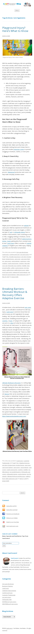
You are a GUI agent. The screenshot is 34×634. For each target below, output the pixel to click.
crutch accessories (13, 263)
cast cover (17, 259)
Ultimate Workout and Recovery (16, 476)
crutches (21, 263)
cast (11, 232)
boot (10, 321)
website (26, 225)
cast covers (8, 261)
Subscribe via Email (11, 510)
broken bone (11, 465)
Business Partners (7, 586)
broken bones (10, 259)
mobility (24, 266)
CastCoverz (10, 243)
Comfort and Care (14, 254)
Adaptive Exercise (24, 463)
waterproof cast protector (20, 272)
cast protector (16, 261)
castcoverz (23, 261)
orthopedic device (19, 232)
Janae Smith (15, 277)
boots (9, 241)
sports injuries (19, 268)
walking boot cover (19, 270)
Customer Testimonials (8, 595)
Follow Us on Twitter (12, 518)
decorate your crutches (14, 266)
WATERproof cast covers (9, 602)
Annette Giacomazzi (15, 257)
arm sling (23, 257)
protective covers (19, 149)
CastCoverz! (9, 628)
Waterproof (11, 172)
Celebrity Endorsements (9, 590)
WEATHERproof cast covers (10, 604)
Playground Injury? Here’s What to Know (15, 29)
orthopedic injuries (12, 474)
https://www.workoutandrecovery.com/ (14, 416)
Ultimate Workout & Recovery (11, 383)
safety (13, 268)
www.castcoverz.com (23, 274)
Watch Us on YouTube (12, 522)
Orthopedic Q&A (7, 599)
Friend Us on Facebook (12, 514)
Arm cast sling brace (22, 252)
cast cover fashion (7, 467)
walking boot (10, 270)
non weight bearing (15, 472)
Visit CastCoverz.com (12, 526)
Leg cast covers (24, 254)
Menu (17, 10)
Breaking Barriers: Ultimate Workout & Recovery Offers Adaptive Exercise (14, 293)
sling (11, 323)
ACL (8, 257)
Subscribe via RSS (11, 506)
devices (7, 394)
